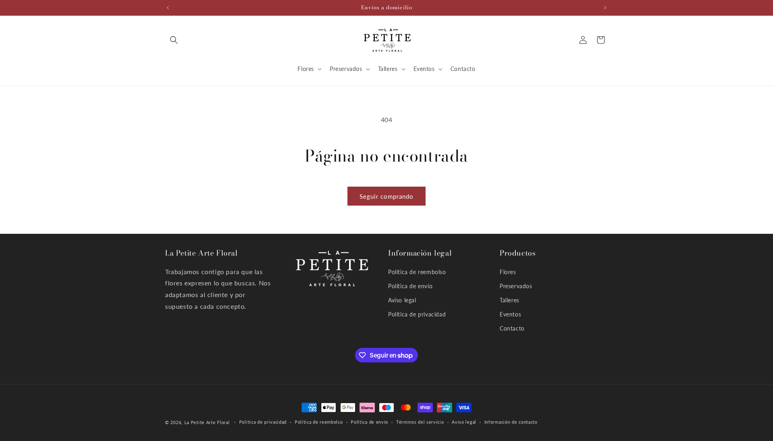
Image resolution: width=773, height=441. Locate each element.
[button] (174, 40)
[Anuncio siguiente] (605, 7)
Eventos (510, 314)
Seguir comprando (386, 196)
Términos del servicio (420, 422)
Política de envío (410, 286)
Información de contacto (510, 422)
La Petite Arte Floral (207, 422)
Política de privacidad (417, 314)
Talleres (509, 300)
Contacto (512, 328)
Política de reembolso (417, 271)
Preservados (516, 286)
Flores (508, 271)
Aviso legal (402, 300)
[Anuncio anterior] (168, 7)
